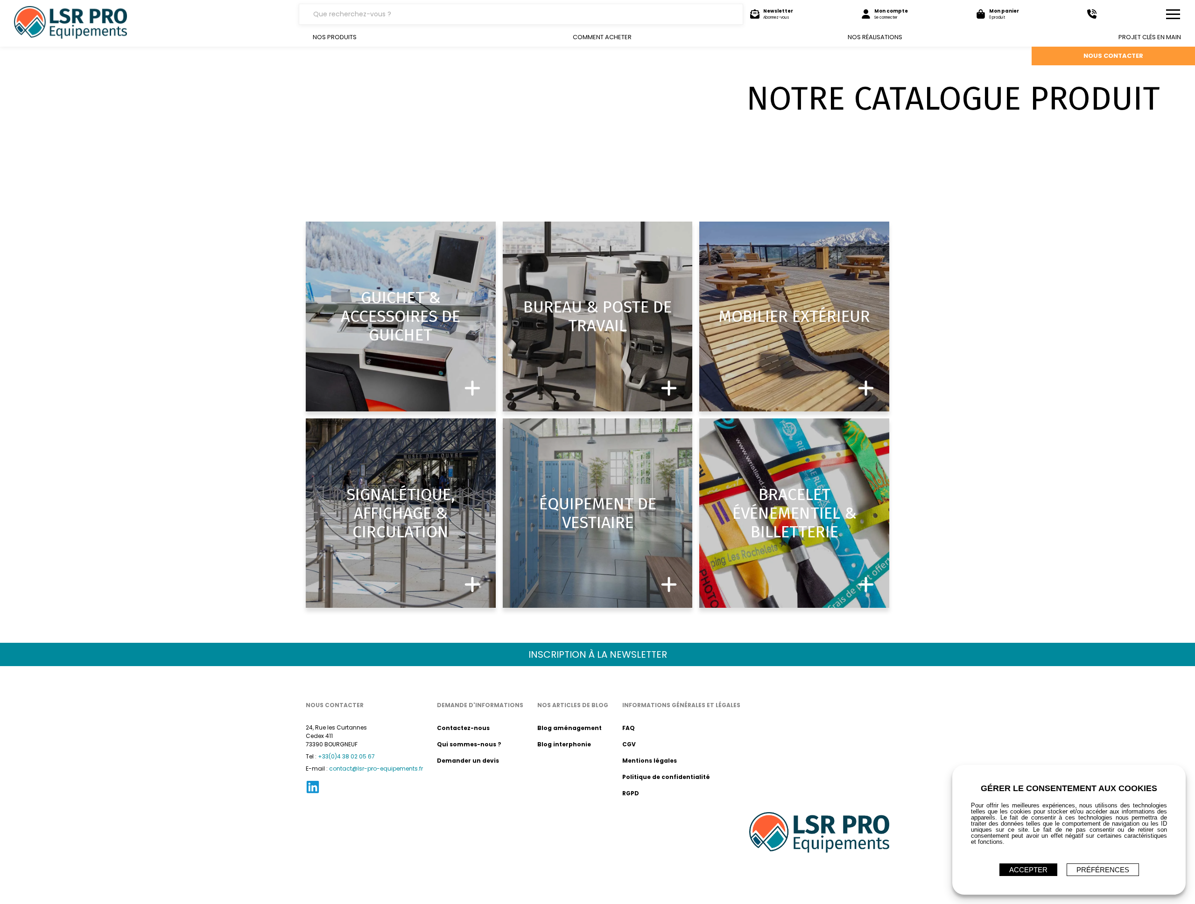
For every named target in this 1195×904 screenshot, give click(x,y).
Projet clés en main (1149, 37)
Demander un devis (468, 761)
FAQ (628, 728)
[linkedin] (313, 792)
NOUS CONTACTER (1113, 55)
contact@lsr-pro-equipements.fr (376, 768)
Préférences (1102, 870)
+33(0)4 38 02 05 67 (346, 756)
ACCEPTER (1028, 870)
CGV (629, 744)
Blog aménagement (569, 728)
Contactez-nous (463, 728)
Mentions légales (649, 761)
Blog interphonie (564, 744)
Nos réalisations (875, 37)
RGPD (630, 793)
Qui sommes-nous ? (469, 744)
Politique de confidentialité (666, 777)
